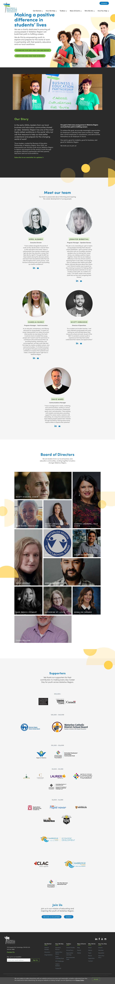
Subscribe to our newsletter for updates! (28, 157)
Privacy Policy (80, 980)
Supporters (91, 958)
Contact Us (11, 952)
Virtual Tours (69, 950)
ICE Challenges (59, 961)
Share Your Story (101, 956)
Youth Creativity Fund (59, 957)
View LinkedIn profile (34, 268)
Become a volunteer (51, 917)
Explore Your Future (58, 953)
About (90, 947)
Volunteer (101, 950)
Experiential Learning (69, 954)
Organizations (48, 955)
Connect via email (38, 268)
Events (79, 950)
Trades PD (58, 968)
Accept (96, 979)
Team (89, 953)
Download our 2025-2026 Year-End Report (33, 50)
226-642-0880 (11, 949)
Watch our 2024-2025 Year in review (30, 56)
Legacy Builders (57, 964)
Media (79, 953)
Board (90, 955)
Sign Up (35, 960)
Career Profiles (70, 947)
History (90, 950)
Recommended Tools (70, 958)
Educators (47, 952)
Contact (90, 961)
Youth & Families (46, 948)
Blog (78, 947)
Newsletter (101, 953)
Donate (104, 3)
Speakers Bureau (58, 948)
